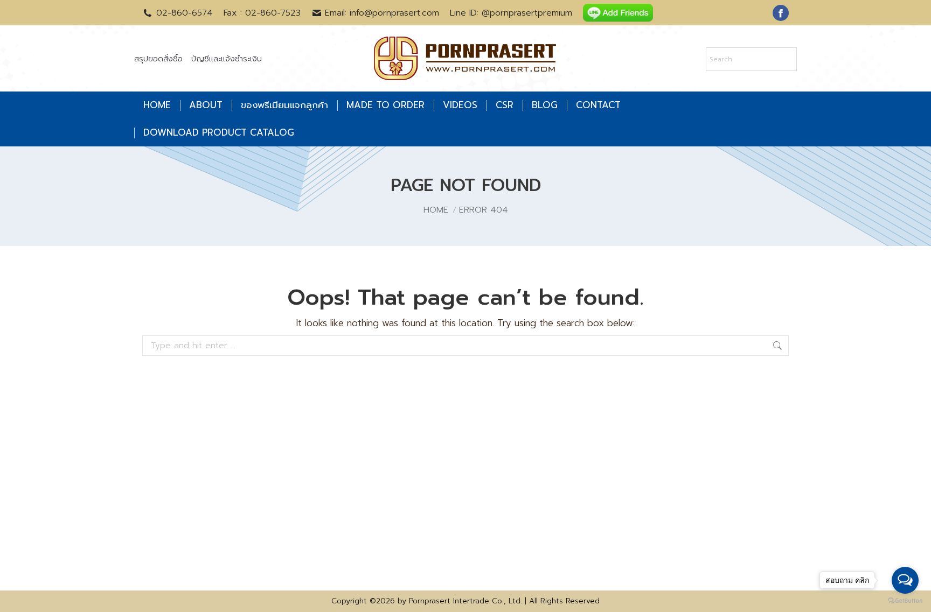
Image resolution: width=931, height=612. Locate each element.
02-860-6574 (184, 13)
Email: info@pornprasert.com (382, 13)
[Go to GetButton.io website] (905, 600)
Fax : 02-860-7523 (262, 12)
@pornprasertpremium (527, 12)
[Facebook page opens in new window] (781, 13)
